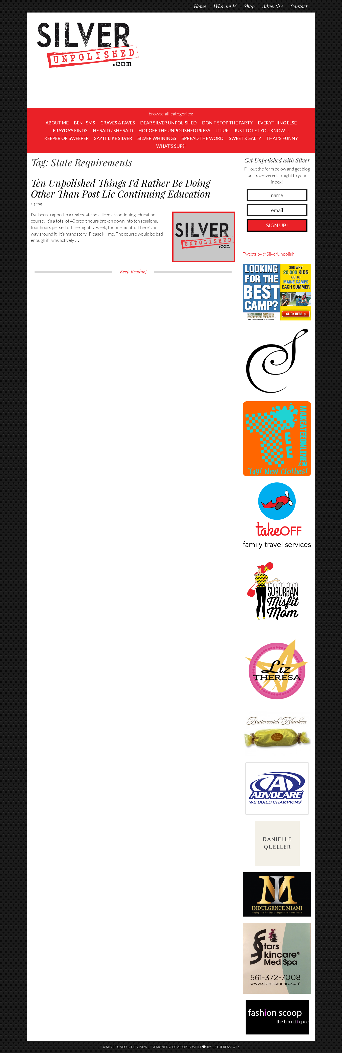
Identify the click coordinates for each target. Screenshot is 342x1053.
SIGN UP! (277, 225)
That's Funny (282, 138)
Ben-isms (84, 122)
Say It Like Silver (113, 138)
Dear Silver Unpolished (168, 122)
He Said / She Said (113, 130)
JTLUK (222, 130)
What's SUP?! (171, 146)
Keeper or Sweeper (66, 138)
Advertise (272, 6)
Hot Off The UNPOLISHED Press (174, 130)
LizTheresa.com (225, 1047)
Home (200, 6)
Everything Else (277, 122)
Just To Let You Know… (261, 130)
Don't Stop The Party (227, 122)
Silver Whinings (156, 138)
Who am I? (225, 6)
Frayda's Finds (70, 130)
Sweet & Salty (245, 138)
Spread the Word (203, 138)
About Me (57, 122)
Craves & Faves (117, 122)
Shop (249, 6)
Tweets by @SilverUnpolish (268, 254)
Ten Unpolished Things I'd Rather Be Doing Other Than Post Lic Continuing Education (121, 188)
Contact (298, 6)
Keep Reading (133, 272)
